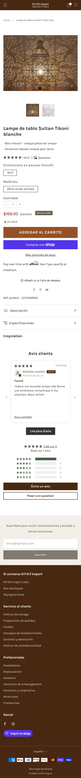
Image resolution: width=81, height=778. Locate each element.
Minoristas (10, 696)
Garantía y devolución (18, 639)
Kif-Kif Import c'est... (16, 582)
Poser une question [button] (40, 496)
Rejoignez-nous (13, 594)
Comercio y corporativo (19, 690)
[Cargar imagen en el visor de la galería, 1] (32, 110)
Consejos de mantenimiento (22, 633)
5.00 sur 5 (50, 446)
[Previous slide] (6, 397)
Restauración (12, 671)
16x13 (10, 172)
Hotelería (9, 678)
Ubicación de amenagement (22, 684)
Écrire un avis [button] (40, 486)
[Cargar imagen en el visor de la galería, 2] (48, 110)
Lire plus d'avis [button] (40, 431)
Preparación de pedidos (19, 620)
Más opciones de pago (40, 255)
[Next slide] (75, 397)
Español (39, 751)
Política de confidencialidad (22, 645)
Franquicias (11, 703)
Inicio (6, 20)
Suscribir (40, 555)
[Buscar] (76, 5)
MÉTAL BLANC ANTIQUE (20, 189)
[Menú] (5, 5)
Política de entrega (16, 614)
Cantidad (10, 198)
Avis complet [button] (23, 417)
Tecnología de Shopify (40, 769)
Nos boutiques (13, 588)
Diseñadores (11, 665)
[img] (23, 366)
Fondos (8, 627)
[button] (12, 157)
